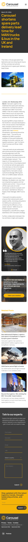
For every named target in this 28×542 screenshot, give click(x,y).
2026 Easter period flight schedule (12, 366)
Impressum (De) (5, 527)
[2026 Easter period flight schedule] (14, 356)
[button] (26, 4)
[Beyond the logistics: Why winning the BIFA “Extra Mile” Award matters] (14, 382)
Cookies (15, 523)
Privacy (3, 523)
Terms (9, 523)
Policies (8, 533)
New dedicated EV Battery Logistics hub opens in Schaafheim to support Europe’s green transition (13, 336)
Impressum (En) (16, 527)
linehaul (15, 130)
